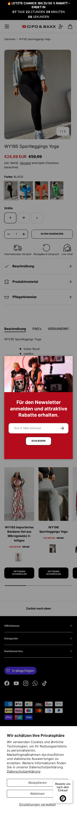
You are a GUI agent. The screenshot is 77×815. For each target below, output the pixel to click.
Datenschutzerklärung (23, 771)
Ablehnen (37, 794)
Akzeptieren (37, 783)
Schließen (38, 440)
